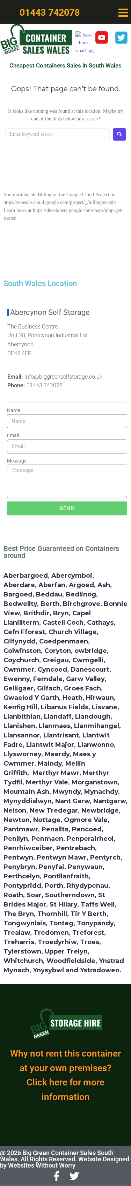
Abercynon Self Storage (50, 312)
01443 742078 (45, 385)
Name (13, 410)
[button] (123, 13)
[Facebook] (57, 1176)
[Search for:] (57, 134)
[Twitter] (74, 1176)
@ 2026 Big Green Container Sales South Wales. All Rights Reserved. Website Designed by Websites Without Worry (64, 1159)
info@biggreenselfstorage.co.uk (63, 376)
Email (13, 435)
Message (17, 461)
